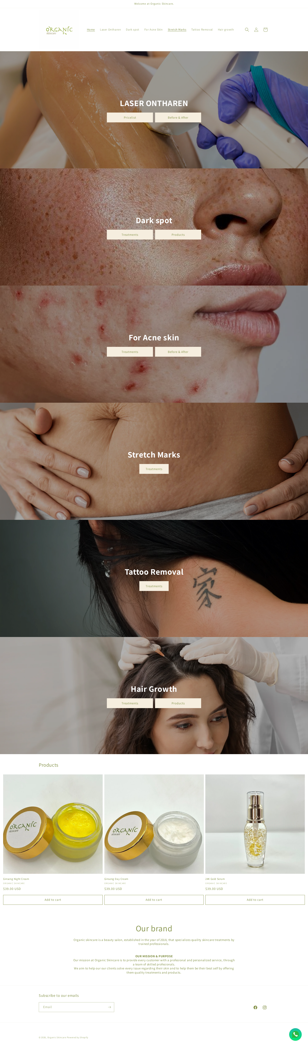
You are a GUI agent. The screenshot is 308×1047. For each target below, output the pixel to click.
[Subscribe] (109, 1007)
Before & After (178, 117)
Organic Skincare (56, 1037)
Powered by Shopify (77, 1037)
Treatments (130, 234)
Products (178, 234)
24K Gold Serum (215, 879)
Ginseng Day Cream (116, 879)
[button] (247, 29)
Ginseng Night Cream (16, 879)
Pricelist (130, 117)
